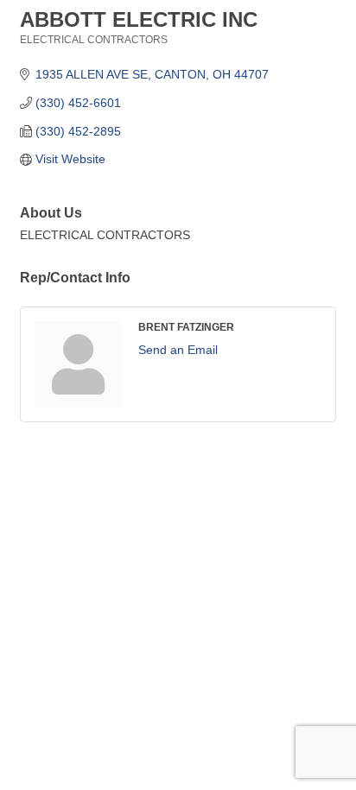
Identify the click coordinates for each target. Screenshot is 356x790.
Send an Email (178, 350)
